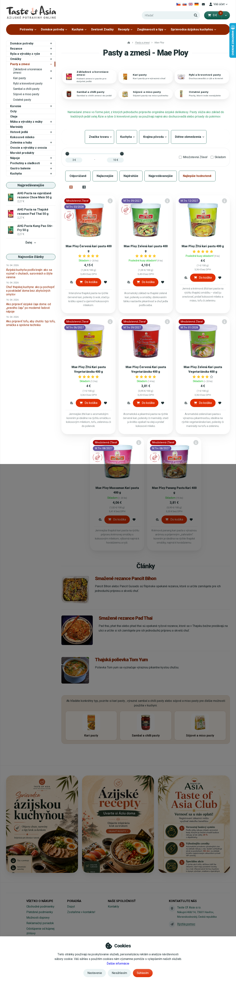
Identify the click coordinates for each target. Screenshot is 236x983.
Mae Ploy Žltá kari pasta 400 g (203, 246)
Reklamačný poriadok (40, 923)
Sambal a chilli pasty (26, 89)
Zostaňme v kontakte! (81, 912)
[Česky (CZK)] (179, 4)
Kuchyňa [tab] (126, 137)
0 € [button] (217, 15)
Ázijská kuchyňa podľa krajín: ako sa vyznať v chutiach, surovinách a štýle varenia (29, 273)
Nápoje (15, 158)
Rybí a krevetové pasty (28, 83)
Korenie (15, 106)
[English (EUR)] (191, 4)
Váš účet (219, 4)
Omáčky (15, 59)
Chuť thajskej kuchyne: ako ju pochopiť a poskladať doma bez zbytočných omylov (30, 290)
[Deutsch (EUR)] (197, 4)
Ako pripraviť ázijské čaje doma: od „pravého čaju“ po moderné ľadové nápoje (28, 307)
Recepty (123, 29)
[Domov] (31, 12)
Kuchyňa (16, 173)
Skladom (220, 157)
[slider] (67, 154)
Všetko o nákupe (39, 901)
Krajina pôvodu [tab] (154, 137)
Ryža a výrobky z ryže (25, 54)
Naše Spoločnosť (122, 901)
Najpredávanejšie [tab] (161, 176)
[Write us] (172, 924)
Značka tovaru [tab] (99, 137)
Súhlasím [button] (143, 973)
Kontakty (113, 906)
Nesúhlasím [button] (119, 973)
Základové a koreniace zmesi (27, 71)
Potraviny (26, 29)
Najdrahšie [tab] (131, 176)
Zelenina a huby (21, 142)
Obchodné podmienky (40, 906)
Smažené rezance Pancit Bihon (125, 578)
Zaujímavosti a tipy (150, 29)
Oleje (14, 116)
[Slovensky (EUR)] (185, 4)
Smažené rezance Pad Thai (125, 618)
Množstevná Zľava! (195, 157)
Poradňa (74, 901)
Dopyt (71, 906)
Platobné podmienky (39, 912)
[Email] (203, 4)
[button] (226, 15)
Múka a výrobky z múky (26, 121)
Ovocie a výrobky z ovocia (28, 147)
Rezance (16, 48)
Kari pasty (19, 78)
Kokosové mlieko (22, 137)
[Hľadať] (195, 15)
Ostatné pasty (22, 99)
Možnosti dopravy (38, 917)
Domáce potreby (52, 29)
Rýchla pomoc (186, 924)
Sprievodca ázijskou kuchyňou (192, 29)
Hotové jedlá (19, 132)
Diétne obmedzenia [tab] (188, 137)
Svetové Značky (102, 29)
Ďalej (28, 242)
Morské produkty (22, 153)
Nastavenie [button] (94, 973)
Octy (13, 111)
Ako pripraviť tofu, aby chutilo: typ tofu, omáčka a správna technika (30, 323)
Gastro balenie (20, 168)
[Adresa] (172, 908)
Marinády (16, 127)
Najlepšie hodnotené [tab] (197, 176)
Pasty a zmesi (20, 64)
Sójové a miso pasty (26, 94)
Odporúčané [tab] (78, 176)
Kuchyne (78, 29)
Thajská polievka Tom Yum (121, 659)
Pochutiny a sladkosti (25, 163)
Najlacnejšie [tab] (105, 176)
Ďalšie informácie (118, 963)
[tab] (71, 187)
